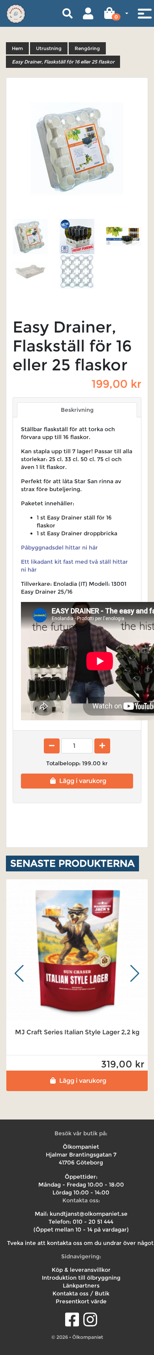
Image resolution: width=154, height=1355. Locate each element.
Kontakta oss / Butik (81, 1293)
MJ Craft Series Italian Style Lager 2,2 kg (77, 1032)
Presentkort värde (81, 1301)
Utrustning (49, 48)
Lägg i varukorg (82, 781)
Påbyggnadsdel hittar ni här (59, 547)
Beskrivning (77, 409)
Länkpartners (81, 1285)
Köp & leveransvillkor (81, 1269)
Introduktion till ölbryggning (81, 1277)
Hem (17, 48)
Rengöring (87, 48)
